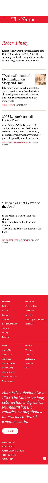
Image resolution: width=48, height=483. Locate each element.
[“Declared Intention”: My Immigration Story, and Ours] (40, 79)
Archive (29, 315)
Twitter (28, 354)
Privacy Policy (8, 442)
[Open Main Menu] (4, 19)
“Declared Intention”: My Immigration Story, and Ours (16, 79)
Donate (10, 430)
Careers (12, 455)
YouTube (29, 363)
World (5, 310)
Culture (5, 319)
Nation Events (8, 363)
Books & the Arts (22, 142)
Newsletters (7, 381)
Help (4, 455)
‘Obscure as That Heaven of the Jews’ (21, 205)
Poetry (5, 332)
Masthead (29, 310)
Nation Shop (7, 368)
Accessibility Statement (13, 451)
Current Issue (31, 306)
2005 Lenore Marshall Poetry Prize (17, 118)
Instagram (30, 359)
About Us (6, 350)
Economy (6, 315)
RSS (27, 368)
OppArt (5, 328)
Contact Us (7, 354)
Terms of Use (8, 447)
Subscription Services (35, 319)
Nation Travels (8, 372)
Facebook (29, 350)
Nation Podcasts (9, 376)
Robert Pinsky (20, 105)
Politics (5, 306)
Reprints (29, 324)
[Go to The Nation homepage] (24, 19)
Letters (5, 337)
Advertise (6, 359)
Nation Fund (7, 459)
